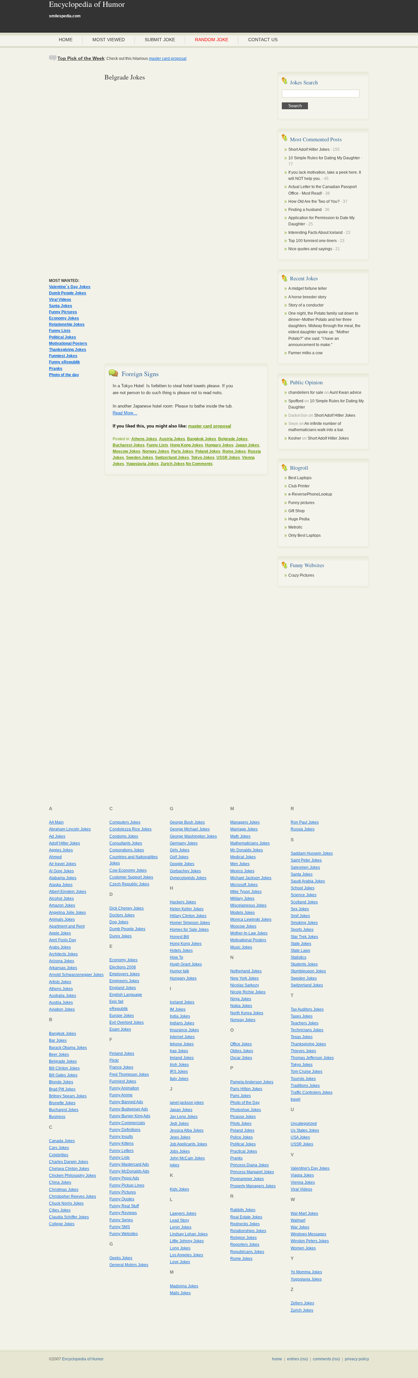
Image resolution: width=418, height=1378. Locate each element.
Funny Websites (123, 1233)
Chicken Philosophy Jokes (72, 1175)
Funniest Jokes (63, 356)
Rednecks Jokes (245, 1224)
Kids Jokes (179, 1189)
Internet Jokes (182, 1037)
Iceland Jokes (182, 1002)
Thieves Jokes (303, 1051)
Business (57, 1116)
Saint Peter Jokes (306, 860)
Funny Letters (121, 1150)
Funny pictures (301, 502)
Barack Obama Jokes (68, 1047)
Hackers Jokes (183, 902)
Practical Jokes (243, 1151)
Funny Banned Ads (126, 1102)
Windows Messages (308, 1234)
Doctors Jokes (122, 915)
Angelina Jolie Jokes (67, 912)
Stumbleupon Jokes (308, 971)
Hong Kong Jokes (186, 445)
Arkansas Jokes (63, 968)
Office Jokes (241, 1044)
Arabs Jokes (60, 947)
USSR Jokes (228, 457)
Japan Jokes (247, 445)
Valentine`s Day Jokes (69, 287)
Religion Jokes (243, 1237)
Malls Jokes (180, 1293)
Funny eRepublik (64, 362)
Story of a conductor (306, 305)
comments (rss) (326, 1359)
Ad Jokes (57, 836)
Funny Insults (121, 1136)
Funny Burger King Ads (129, 1116)
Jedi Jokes (179, 1123)
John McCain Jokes (187, 1158)
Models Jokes (242, 912)
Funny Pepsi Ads (124, 1178)
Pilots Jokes (240, 1123)
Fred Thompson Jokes (129, 1074)
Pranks (55, 368)
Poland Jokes (207, 451)
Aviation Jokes (62, 1009)
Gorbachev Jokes (185, 871)
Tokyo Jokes (203, 457)
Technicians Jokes (307, 1030)
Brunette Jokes (62, 1103)
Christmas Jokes (63, 1189)
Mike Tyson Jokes (246, 891)
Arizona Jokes (61, 961)
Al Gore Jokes (61, 871)
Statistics (298, 957)
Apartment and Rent (67, 926)
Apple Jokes (60, 933)
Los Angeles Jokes (186, 1255)
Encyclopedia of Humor (87, 4)
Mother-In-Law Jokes (248, 933)
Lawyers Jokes (183, 1213)
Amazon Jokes (62, 905)
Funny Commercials (127, 1123)
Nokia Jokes (241, 1005)
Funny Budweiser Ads (128, 1109)
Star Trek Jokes (304, 936)
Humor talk (179, 971)
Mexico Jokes (242, 871)
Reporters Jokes (244, 1244)
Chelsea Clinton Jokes (69, 1168)
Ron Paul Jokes (305, 822)
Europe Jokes (121, 1015)
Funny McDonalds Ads (129, 1171)
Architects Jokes (63, 954)
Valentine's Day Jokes (310, 1168)
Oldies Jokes (241, 1051)
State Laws (300, 950)
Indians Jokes (182, 1023)
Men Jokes (239, 864)
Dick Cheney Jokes (126, 908)
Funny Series (121, 1220)
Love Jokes (180, 1262)
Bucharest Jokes (129, 445)
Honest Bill (179, 936)
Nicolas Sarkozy (244, 985)
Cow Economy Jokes (128, 870)
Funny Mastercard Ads (129, 1164)
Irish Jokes (179, 1064)
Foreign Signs (140, 373)
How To (176, 957)
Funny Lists (60, 330)
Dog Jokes (118, 922)
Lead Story (179, 1220)
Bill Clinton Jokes (64, 1068)
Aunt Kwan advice (346, 392)
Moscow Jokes (126, 451)
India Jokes (180, 1016)
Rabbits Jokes (242, 1210)
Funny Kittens (121, 1143)
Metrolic (295, 527)
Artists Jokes (60, 982)
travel (295, 1099)
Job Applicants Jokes (188, 1144)
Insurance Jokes (184, 1030)
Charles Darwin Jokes (68, 1162)
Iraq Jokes (179, 1051)
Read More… (125, 412)
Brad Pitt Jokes (62, 1089)
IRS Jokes (179, 1071)
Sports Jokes (302, 929)
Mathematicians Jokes (250, 843)
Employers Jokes (124, 974)
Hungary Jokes (219, 445)
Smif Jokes (300, 916)
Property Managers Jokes (253, 1186)
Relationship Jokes (67, 324)
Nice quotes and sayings (310, 249)
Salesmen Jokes (305, 867)
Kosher (294, 438)
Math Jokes (240, 836)
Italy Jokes (179, 1078)
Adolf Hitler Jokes (64, 843)
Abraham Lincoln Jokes (70, 829)
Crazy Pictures (301, 575)
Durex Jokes (120, 936)
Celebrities (58, 1155)
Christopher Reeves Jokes (72, 1196)
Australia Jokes (62, 995)
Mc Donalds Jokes (246, 850)
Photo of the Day (245, 1102)
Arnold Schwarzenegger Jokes (76, 974)
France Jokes (121, 1067)
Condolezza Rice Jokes (130, 829)
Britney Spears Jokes (68, 1096)
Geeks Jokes (120, 1258)
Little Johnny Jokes (187, 1241)
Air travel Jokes (62, 864)
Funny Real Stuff (124, 1206)
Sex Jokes (300, 909)
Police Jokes (241, 1137)
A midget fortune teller (307, 288)
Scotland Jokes (304, 902)
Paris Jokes (182, 451)
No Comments (199, 464)
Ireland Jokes (182, 1057)
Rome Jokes (234, 451)
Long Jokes (180, 1248)
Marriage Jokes (244, 829)
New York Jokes (244, 978)
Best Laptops (300, 478)
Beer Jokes (59, 1054)
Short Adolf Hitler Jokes (309, 149)
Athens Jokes (144, 439)
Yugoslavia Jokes (142, 464)
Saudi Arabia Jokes (308, 881)
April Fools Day (62, 940)
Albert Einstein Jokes (67, 891)
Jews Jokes (180, 1137)
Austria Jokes (172, 439)
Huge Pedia (299, 519)
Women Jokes (303, 1248)
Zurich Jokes (173, 464)
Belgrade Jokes (233, 439)
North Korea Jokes (246, 1013)
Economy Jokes (64, 318)
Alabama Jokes (62, 878)
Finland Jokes (121, 1053)
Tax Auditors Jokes (307, 1009)
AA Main (56, 822)
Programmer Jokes (247, 1179)
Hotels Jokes (181, 950)
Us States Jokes (305, 1130)
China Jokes (60, 1182)
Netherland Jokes (246, 971)
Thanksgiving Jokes (67, 349)
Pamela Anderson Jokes (251, 1082)
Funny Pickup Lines (126, 1185)
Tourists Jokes (303, 1078)
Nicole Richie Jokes (247, 992)
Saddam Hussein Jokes (312, 853)
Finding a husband (305, 209)
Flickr (114, 1060)
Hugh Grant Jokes (186, 964)
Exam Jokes (120, 1029)
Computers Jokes (124, 822)
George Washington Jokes (193, 836)
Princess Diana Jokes (249, 1165)
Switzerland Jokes (172, 457)
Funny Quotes (121, 1199)
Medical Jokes (243, 857)
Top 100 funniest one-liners (312, 240)
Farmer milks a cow (305, 353)
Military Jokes (242, 898)
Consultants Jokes (125, 843)
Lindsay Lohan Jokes (189, 1234)
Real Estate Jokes (246, 1217)
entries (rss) (297, 1359)
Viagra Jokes (302, 1175)
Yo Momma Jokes (306, 1272)
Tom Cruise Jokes (306, 1071)
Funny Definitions (124, 1129)
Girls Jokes (179, 850)
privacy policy (357, 1359)
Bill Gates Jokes (63, 1075)
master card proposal (167, 58)
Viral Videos (60, 299)
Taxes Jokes (302, 1016)
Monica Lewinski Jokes (250, 919)
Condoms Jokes (123, 836)
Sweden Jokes (139, 457)
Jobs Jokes (180, 1151)
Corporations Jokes (126, 850)
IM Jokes (177, 1009)
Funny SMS (119, 1227)
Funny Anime (121, 1095)
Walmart (298, 1220)
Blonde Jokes (61, 1082)
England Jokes (122, 988)
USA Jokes (300, 1137)
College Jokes (61, 1224)
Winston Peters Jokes (310, 1241)
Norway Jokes (155, 451)
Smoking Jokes (304, 922)
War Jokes (300, 1227)
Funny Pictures (63, 312)
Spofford (295, 401)
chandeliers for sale (305, 392)
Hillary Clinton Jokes (188, 916)
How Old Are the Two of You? (314, 201)
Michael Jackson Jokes (250, 878)
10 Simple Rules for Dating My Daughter (324, 158)
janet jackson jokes (187, 1102)
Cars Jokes (59, 1147)
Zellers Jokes (302, 1303)
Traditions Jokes (305, 1085)
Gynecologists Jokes (188, 878)
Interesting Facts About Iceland (315, 232)
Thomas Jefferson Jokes (312, 1057)
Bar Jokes (58, 1040)
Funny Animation (124, 1088)
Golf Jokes (179, 857)
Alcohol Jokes (61, 898)
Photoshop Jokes (245, 1110)
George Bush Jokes (187, 822)
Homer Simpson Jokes (190, 922)
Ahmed (55, 857)
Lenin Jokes (180, 1227)
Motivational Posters (68, 343)
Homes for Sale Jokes (189, 929)
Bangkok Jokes (201, 439)
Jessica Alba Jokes (186, 1130)
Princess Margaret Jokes (252, 1172)
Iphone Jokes (182, 1044)
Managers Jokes (245, 822)
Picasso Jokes (243, 1116)
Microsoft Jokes (244, 884)
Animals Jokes (62, 919)
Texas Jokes (302, 1037)
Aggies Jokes (61, 850)
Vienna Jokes (303, 1182)
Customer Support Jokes (131, 877)
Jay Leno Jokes (184, 1116)
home (277, 1359)
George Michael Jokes (190, 829)
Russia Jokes (302, 829)
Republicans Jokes (247, 1251)
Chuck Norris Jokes (66, 1203)
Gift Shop (296, 511)
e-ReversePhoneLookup (310, 494)
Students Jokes (304, 964)
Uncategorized (304, 1123)
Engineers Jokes (124, 981)
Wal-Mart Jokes (304, 1213)
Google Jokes (182, 864)
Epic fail (116, 1001)
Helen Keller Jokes (186, 909)
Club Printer (299, 486)
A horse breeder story (307, 297)
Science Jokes (303, 895)
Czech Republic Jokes (129, 884)
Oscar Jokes (241, 1057)
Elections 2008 (122, 967)
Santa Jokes (60, 306)
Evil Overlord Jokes (126, 1022)
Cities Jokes (60, 1210)
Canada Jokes (62, 1141)
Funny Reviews (123, 1213)
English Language (125, 994)
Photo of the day (64, 375)
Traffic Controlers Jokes (311, 1092)
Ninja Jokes (240, 999)
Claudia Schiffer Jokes (69, 1217)
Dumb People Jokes (67, 293)
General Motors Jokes (128, 1265)
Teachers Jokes (304, 1023)
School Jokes (302, 888)
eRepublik (118, 1008)
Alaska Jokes (60, 884)
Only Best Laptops (304, 535)
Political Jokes (62, 337)
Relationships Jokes (248, 1231)
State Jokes (301, 943)
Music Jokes (241, 947)
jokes (174, 1165)
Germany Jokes (184, 843)
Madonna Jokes (184, 1286)
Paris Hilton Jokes (246, 1089)
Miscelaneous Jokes (248, 905)
